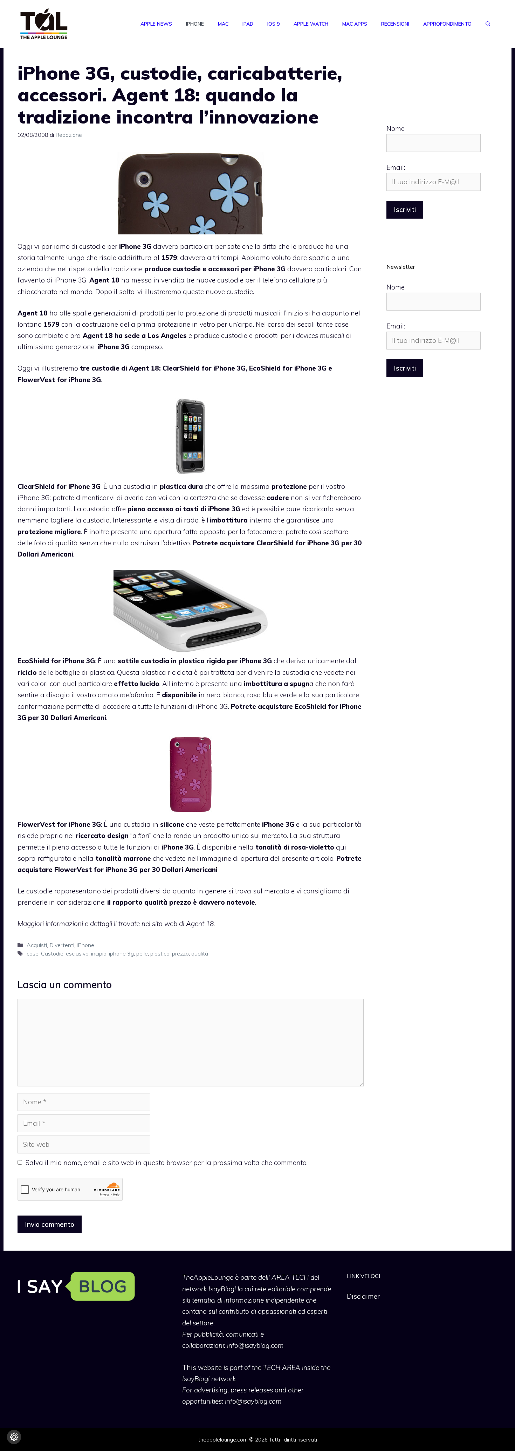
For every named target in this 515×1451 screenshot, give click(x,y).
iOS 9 (273, 24)
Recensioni (395, 24)
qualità (199, 953)
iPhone (195, 24)
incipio (99, 953)
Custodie (52, 953)
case (33, 953)
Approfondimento (447, 24)
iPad (247, 24)
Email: (395, 167)
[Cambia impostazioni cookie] (14, 1437)
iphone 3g (121, 953)
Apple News (156, 24)
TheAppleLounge (207, 1277)
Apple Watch (311, 24)
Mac (223, 24)
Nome (395, 128)
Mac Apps (354, 24)
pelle (142, 953)
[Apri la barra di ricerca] (488, 23)
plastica (160, 953)
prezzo (180, 953)
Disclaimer (363, 1296)
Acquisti (37, 945)
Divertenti (61, 945)
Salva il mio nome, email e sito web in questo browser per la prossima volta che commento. (167, 1162)
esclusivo (77, 953)
